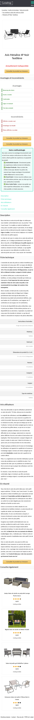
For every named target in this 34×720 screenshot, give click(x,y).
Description (5, 196)
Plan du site (20, 717)
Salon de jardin (24, 10)
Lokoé (31, 717)
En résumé (4, 206)
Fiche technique (6, 199)
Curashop (4, 10)
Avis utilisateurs (6, 202)
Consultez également (8, 209)
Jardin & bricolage (13, 10)
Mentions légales (5, 717)
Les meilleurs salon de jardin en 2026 (13, 12)
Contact (13, 717)
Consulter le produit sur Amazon (17, 71)
